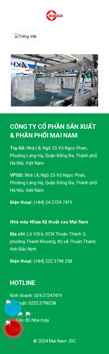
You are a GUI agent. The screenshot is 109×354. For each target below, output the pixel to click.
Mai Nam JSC (62, 341)
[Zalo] (13, 308)
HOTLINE (22, 282)
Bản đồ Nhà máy (32, 320)
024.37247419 (48, 295)
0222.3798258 (42, 303)
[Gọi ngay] (13, 328)
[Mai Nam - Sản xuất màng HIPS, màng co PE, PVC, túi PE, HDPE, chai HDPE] (54, 15)
